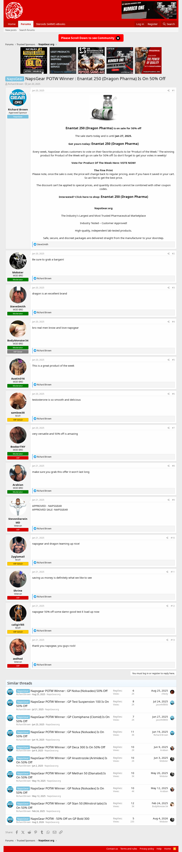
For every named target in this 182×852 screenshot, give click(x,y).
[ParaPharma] (148, 60)
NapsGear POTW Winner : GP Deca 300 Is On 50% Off (68, 747)
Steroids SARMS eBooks (50, 24)
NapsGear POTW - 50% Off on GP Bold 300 (60, 819)
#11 (173, 571)
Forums (26, 24)
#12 (173, 605)
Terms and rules (128, 848)
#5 (173, 359)
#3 (173, 287)
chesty (165, 693)
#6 (173, 393)
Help (159, 848)
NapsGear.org (103, 208)
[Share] (168, 91)
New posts (11, 30)
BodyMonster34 (160, 806)
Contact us (112, 848)
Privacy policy (147, 848)
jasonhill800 (162, 704)
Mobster (164, 760)
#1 (173, 90)
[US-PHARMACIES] (91, 60)
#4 (173, 321)
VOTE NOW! (128, 163)
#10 (173, 537)
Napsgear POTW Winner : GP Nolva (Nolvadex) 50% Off (69, 691)
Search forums (27, 30)
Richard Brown (15, 83)
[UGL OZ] (33, 60)
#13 (173, 639)
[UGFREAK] (119, 60)
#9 (173, 499)
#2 (173, 253)
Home (11, 24)
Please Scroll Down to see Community (88, 38)
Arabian (164, 750)
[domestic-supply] (63, 60)
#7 (173, 427)
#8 (173, 465)
